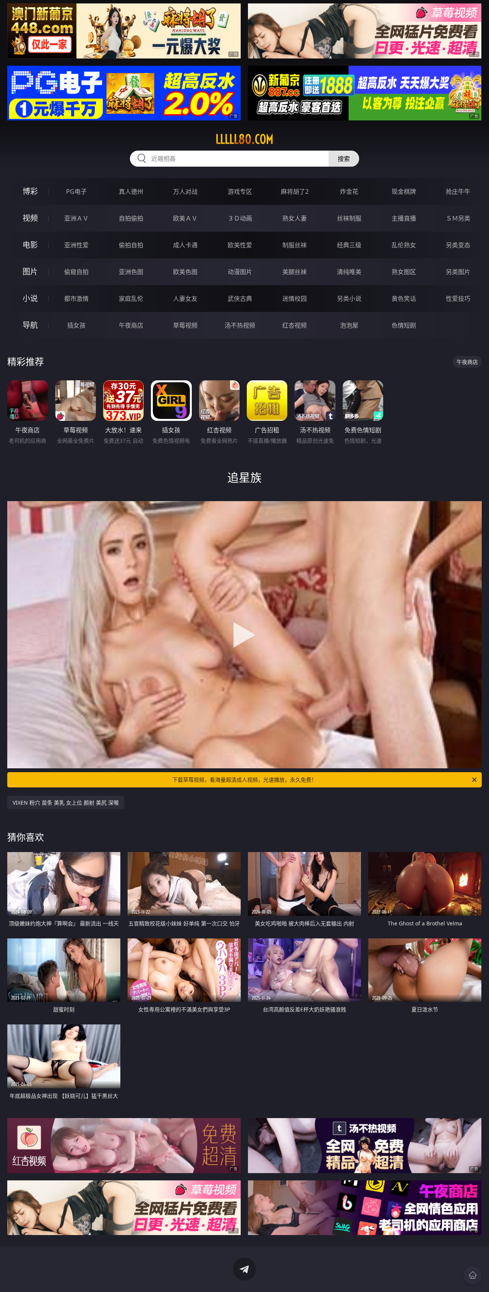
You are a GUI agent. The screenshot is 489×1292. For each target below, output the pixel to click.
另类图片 (458, 272)
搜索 (344, 158)
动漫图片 (240, 272)
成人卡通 (185, 245)
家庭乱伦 (131, 298)
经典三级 (349, 245)
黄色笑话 (404, 298)
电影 (30, 245)
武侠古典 (240, 298)
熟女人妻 (294, 218)
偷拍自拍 (131, 245)
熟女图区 (404, 272)
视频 (30, 218)
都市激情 (76, 298)
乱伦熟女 (404, 245)
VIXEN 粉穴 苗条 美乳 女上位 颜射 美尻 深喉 (66, 802)
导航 (30, 325)
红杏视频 (294, 325)
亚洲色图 (131, 272)
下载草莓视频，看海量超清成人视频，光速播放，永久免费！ (244, 779)
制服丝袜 (294, 245)
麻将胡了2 (295, 191)
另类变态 (458, 245)
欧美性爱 (240, 245)
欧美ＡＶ (185, 218)
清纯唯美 (349, 272)
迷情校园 (294, 298)
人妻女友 (185, 298)
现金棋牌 (404, 191)
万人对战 (185, 191)
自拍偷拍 (131, 218)
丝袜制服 (349, 218)
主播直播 (404, 218)
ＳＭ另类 (458, 218)
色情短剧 (404, 325)
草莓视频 (185, 325)
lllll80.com (244, 139)
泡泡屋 (349, 325)
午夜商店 (131, 325)
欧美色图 (185, 272)
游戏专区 (240, 191)
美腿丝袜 (294, 272)
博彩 (30, 191)
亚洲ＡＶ (76, 218)
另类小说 (349, 298)
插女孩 (76, 325)
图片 (30, 271)
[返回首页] (472, 1275)
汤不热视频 (240, 325)
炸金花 (349, 191)
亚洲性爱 (76, 245)
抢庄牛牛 (458, 191)
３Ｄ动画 (240, 218)
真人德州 (131, 191)
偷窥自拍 (76, 272)
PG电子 (76, 191)
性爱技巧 (458, 298)
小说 (30, 298)
